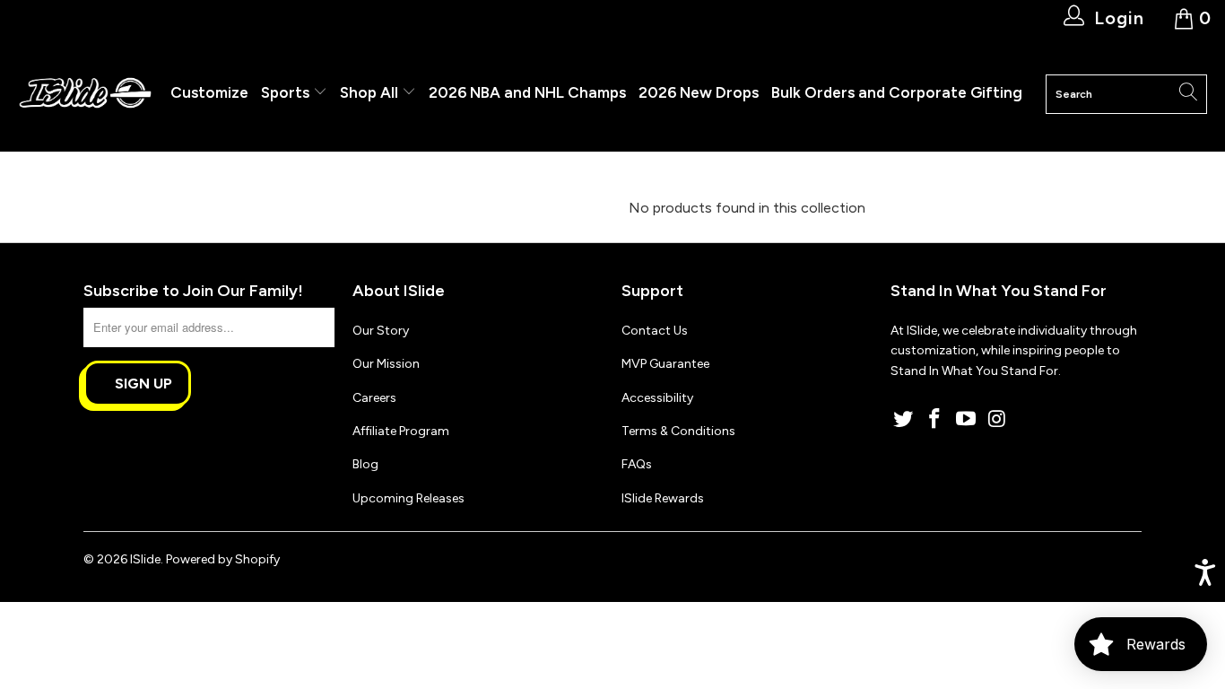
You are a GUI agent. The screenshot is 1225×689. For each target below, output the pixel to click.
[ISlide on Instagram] (997, 420)
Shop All (369, 92)
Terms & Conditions (678, 431)
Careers (374, 398)
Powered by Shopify (223, 559)
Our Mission (386, 363)
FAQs (636, 464)
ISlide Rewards (662, 498)
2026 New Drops (699, 92)
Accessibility (657, 398)
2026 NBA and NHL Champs (527, 92)
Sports (287, 92)
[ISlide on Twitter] (904, 420)
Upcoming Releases (408, 498)
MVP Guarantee (665, 363)
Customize (209, 92)
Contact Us (654, 330)
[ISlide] (85, 94)
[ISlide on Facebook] (935, 420)
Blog (365, 464)
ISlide (145, 559)
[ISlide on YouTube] (965, 420)
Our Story (380, 330)
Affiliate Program (400, 431)
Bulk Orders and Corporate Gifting (896, 92)
